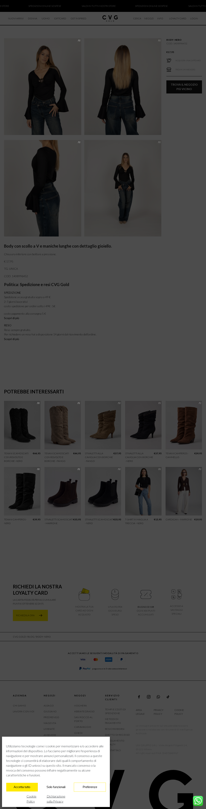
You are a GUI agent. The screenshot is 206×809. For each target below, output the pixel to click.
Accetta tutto (22, 787)
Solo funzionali (55, 787)
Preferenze (90, 787)
